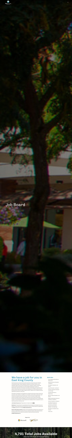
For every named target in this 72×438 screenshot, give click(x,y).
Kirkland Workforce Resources (52, 393)
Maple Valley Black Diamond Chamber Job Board (53, 399)
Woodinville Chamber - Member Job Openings (52, 406)
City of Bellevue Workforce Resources (53, 380)
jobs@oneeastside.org (27, 407)
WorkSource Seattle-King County (53, 409)
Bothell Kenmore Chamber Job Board (53, 383)
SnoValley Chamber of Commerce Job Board (52, 403)
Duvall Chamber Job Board (53, 388)
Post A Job (50, 411)
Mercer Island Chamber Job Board (54, 396)
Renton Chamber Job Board (53, 401)
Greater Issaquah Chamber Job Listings (53, 390)
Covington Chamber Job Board (53, 386)
